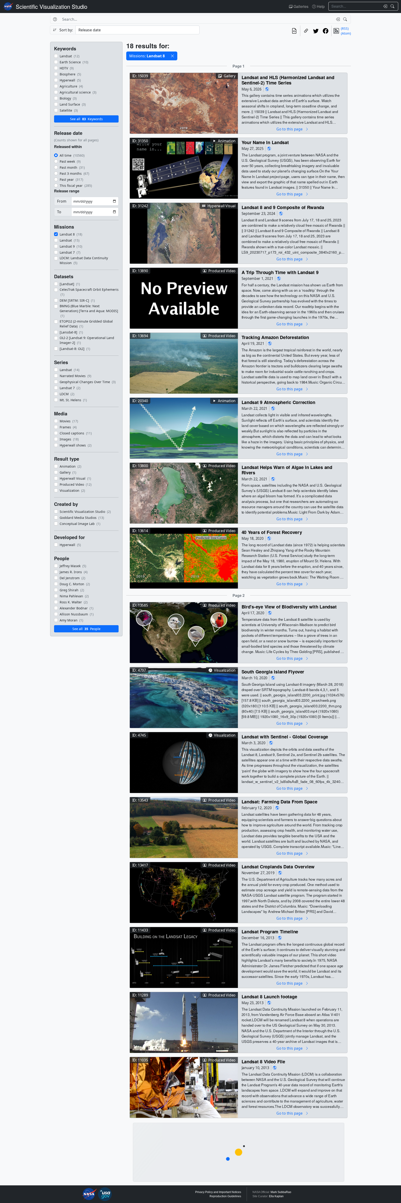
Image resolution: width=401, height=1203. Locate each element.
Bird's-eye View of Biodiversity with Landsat (289, 606)
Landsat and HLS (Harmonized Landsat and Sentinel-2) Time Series (288, 79)
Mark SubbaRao (281, 1192)
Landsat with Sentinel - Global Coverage (285, 736)
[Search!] (393, 6)
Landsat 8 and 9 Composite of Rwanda (283, 207)
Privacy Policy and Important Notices (218, 1192)
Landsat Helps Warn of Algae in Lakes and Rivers (287, 469)
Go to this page (289, 128)
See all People (86, 629)
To (59, 211)
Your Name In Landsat (265, 142)
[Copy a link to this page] (306, 30)
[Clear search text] (384, 6)
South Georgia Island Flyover (273, 671)
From (61, 201)
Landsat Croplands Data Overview (278, 866)
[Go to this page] (184, 102)
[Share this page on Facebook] (326, 31)
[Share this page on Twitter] (316, 31)
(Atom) (346, 33)
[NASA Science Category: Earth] (267, 89)
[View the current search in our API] (294, 31)
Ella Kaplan (276, 1196)
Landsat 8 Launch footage (269, 996)
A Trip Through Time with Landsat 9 (280, 272)
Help (320, 6)
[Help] (55, 19)
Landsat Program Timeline (270, 931)
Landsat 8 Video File (263, 1061)
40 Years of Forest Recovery (272, 532)
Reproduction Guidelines (225, 1196)
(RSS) (345, 28)
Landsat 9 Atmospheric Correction (278, 402)
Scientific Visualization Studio (51, 6)
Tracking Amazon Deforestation (275, 337)
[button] (172, 56)
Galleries (300, 6)
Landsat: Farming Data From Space (279, 801)
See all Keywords (86, 119)
